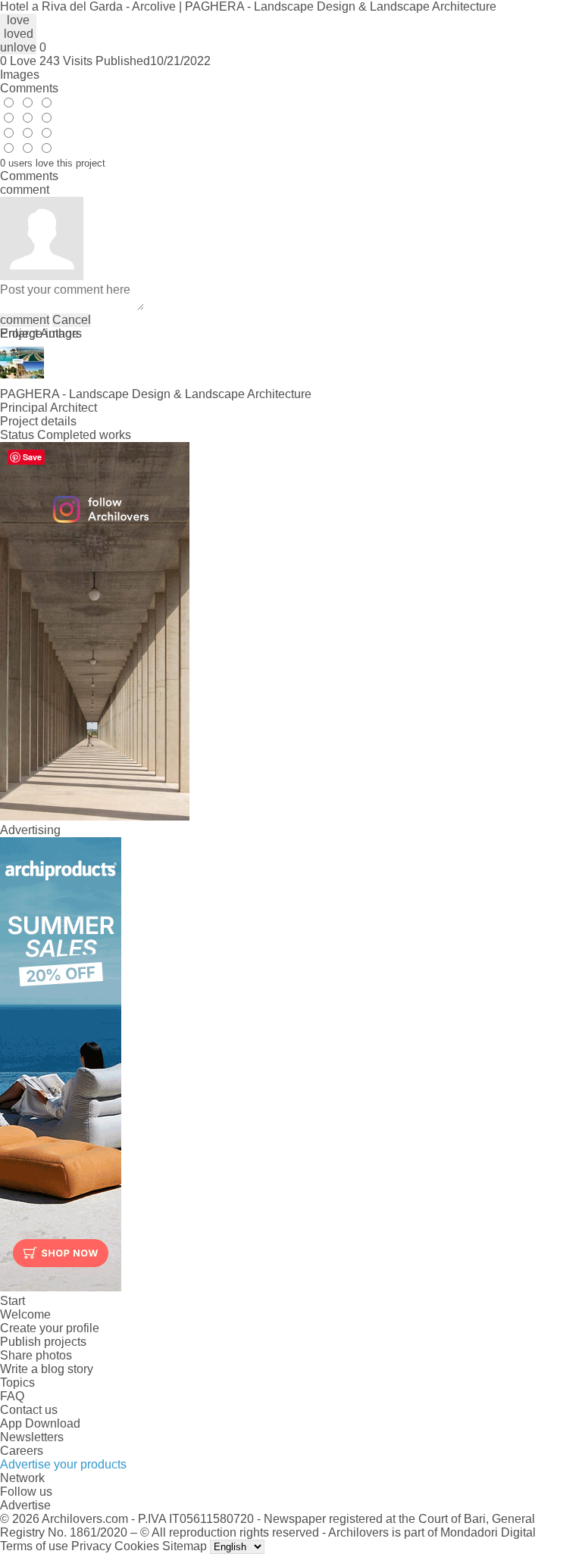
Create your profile (49, 1328)
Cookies (136, 1546)
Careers (21, 1450)
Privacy (91, 1546)
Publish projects (43, 1341)
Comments (29, 88)
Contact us (29, 1409)
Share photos (36, 1355)
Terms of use (34, 1546)
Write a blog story (46, 1368)
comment (24, 319)
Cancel (71, 319)
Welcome (25, 1314)
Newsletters (32, 1437)
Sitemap (184, 1546)
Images (19, 74)
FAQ (12, 1396)
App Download (40, 1423)
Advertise (25, 1505)
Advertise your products (63, 1464)
